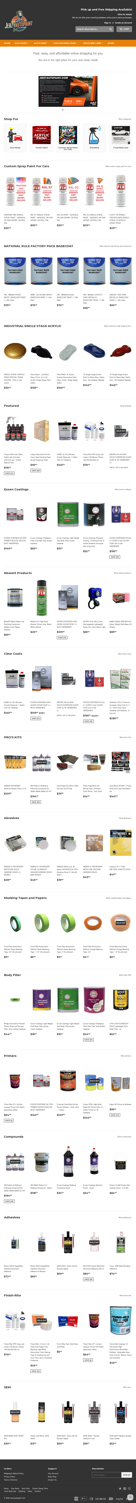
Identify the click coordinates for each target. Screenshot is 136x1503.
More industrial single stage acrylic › (118, 326)
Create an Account (123, 22)
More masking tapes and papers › (119, 898)
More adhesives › (125, 1217)
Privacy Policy (9, 1476)
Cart (126, 29)
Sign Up (126, 1475)
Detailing (22, 1491)
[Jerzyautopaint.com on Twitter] (120, 1489)
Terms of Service (10, 1479)
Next (128, 91)
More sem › (127, 1387)
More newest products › (123, 573)
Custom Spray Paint (65, 43)
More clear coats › (125, 653)
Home (7, 43)
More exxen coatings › (123, 489)
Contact (38, 1491)
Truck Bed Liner (92, 43)
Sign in (107, 22)
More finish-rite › (126, 1295)
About (30, 1491)
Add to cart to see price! (120, 449)
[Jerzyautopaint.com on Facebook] (124, 1489)
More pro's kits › (126, 737)
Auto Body (21, 43)
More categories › (125, 119)
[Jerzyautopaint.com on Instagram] (129, 1489)
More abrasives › (125, 818)
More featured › (126, 406)
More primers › (126, 1055)
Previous (8, 91)
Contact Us (52, 1479)
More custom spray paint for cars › (118, 166)
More (111, 43)
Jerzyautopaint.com (17, 1498)
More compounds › (125, 1136)
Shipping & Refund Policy (14, 1473)
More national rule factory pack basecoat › (116, 246)
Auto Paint (40, 43)
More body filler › (125, 975)
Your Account (53, 1473)
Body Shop (52, 1476)
